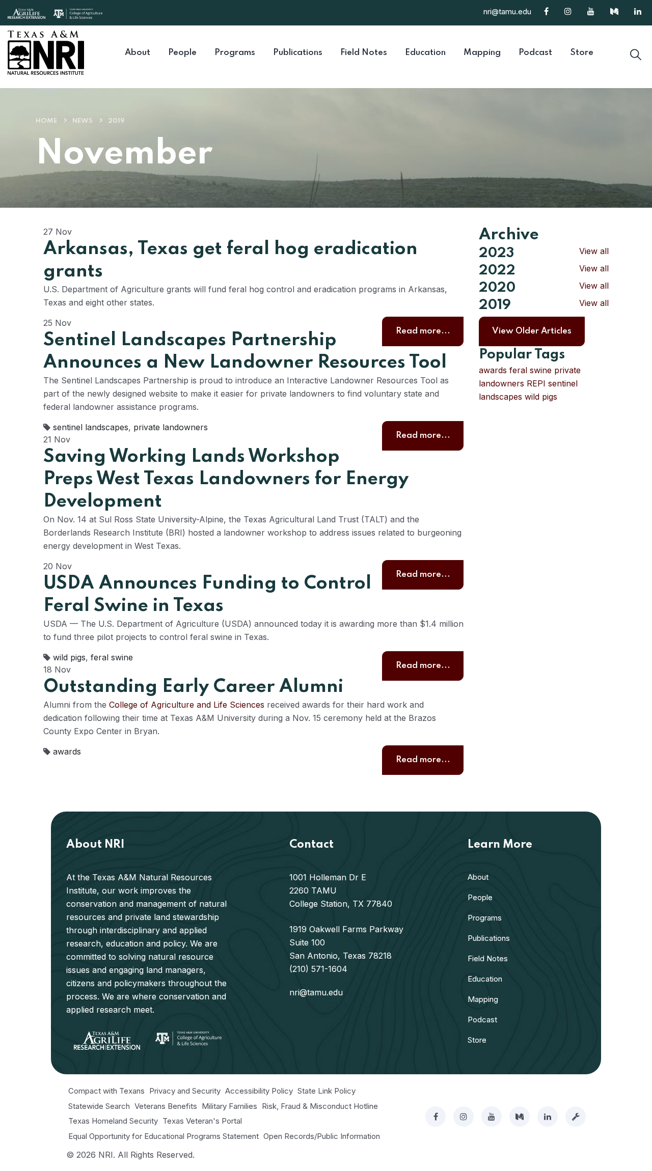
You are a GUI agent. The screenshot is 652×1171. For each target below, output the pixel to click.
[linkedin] (547, 1116)
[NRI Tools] (575, 1116)
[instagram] (463, 1116)
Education (485, 979)
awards (67, 751)
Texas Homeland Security (113, 1121)
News (82, 121)
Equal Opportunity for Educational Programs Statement (163, 1136)
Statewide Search (99, 1106)
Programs (485, 918)
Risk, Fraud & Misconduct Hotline (320, 1106)
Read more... (423, 331)
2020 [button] (497, 288)
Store (477, 1040)
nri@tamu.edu (507, 11)
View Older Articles (532, 331)
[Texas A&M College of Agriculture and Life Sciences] (77, 13)
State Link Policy (326, 1091)
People (480, 897)
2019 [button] (495, 305)
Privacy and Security (185, 1091)
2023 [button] (496, 253)
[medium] (519, 1116)
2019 (116, 121)
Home (46, 121)
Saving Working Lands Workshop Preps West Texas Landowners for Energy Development (226, 479)
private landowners (170, 427)
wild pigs (69, 657)
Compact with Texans (106, 1091)
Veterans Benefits (165, 1106)
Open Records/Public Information (321, 1136)
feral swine (112, 657)
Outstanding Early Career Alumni (193, 687)
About (478, 877)
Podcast (482, 1019)
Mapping (483, 999)
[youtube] (491, 1116)
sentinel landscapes (90, 427)
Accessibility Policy (259, 1091)
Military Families (229, 1106)
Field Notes (488, 958)
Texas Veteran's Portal (202, 1121)
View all (594, 251)
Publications (489, 938)
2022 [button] (497, 270)
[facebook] (435, 1116)
